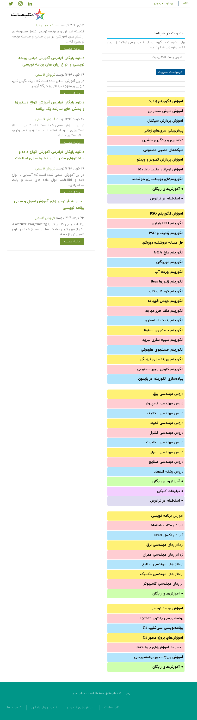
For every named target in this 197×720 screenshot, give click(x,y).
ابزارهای (163, 583)
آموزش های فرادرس (80, 707)
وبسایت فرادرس (163, 3)
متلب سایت (112, 707)
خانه (186, 3)
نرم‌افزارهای (164, 544)
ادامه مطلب (72, 49)
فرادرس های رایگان (44, 707)
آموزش (167, 515)
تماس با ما (14, 707)
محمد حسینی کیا (48, 25)
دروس (168, 393)
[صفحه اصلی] (28, 14)
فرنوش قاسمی (45, 74)
